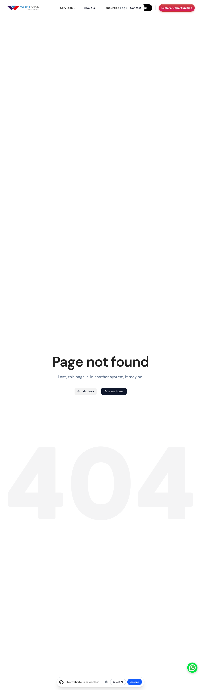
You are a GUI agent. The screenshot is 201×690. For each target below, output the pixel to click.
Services (66, 8)
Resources (111, 8)
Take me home (113, 391)
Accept (134, 682)
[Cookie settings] (106, 682)
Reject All (118, 682)
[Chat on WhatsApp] (192, 668)
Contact (135, 8)
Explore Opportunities (176, 8)
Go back (88, 391)
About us (90, 8)
